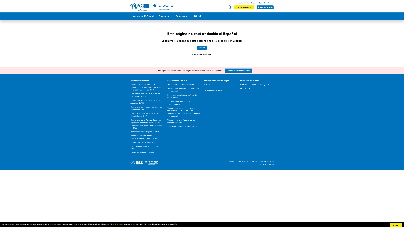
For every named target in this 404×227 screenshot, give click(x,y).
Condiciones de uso (267, 161)
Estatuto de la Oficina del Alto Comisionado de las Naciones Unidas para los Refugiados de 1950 (145, 87)
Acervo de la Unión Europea (142, 152)
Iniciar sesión (266, 7)
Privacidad (254, 161)
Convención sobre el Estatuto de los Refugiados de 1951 (145, 95)
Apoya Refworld (245, 7)
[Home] (151, 7)
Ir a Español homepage (202, 54)
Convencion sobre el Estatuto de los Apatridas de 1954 (145, 101)
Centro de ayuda (242, 161)
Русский (271, 3)
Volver (202, 47)
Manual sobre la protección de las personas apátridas (181, 121)
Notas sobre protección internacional (182, 126)
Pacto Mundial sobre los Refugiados (254, 84)
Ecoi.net (207, 84)
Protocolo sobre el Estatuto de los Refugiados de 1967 (144, 114)
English (253, 3)
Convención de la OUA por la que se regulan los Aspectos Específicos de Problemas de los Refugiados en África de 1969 (146, 124)
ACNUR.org (245, 88)
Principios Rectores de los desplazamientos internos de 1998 (144, 137)
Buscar (229, 7)
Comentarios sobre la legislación (180, 84)
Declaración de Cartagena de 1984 (144, 131)
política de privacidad (116, 224)
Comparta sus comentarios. (238, 70)
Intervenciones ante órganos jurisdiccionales (178, 102)
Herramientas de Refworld (214, 90)
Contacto (231, 161)
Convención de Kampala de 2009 (144, 142)
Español (262, 3)
